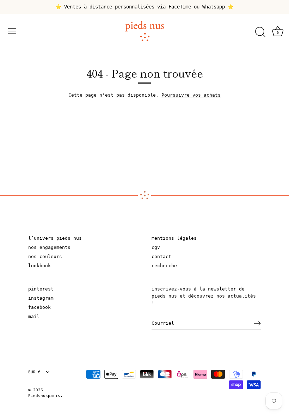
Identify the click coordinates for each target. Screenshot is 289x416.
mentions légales (174, 238)
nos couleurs (45, 256)
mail (33, 316)
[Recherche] (260, 32)
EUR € (34, 372)
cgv (156, 247)
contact (161, 256)
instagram (41, 298)
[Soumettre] (257, 323)
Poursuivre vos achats (191, 95)
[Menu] (12, 31)
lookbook (39, 265)
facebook (39, 307)
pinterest (41, 289)
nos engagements (49, 247)
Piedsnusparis (44, 395)
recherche (164, 265)
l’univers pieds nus (55, 238)
